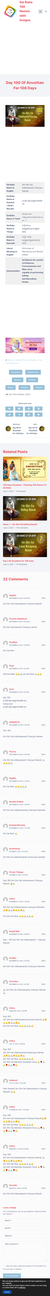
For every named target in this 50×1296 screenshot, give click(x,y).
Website (8, 1236)
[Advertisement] (25, 48)
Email (8, 1228)
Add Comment (11, 1244)
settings (22, 1288)
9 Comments (21, 491)
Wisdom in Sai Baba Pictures (18, 360)
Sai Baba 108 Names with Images (26, 11)
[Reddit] (9, 414)
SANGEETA (14, 722)
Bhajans (32, 380)
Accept (7, 1292)
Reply (44, 598)
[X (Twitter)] (19, 409)
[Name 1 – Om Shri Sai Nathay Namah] (25, 508)
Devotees (15, 372)
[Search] (46, 11)
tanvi (11, 689)
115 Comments (22, 528)
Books (10, 387)
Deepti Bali (14, 931)
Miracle (17, 380)
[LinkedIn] (38, 409)
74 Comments (21, 564)
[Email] (38, 414)
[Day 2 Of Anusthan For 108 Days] (25, 545)
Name (8, 1220)
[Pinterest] (29, 409)
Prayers (24, 387)
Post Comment (11, 1276)
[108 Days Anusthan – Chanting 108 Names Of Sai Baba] (25, 469)
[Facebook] (9, 409)
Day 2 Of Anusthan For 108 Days (18, 561)
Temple (39, 387)
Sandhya (13, 642)
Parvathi (13, 1185)
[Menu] (40, 11)
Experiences (33, 372)
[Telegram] (19, 414)
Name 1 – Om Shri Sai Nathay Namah (20, 524)
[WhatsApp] (29, 414)
